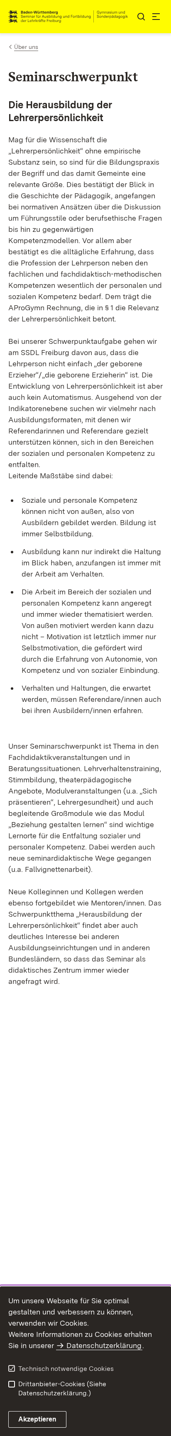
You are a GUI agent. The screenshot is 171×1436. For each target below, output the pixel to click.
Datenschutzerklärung (104, 1345)
